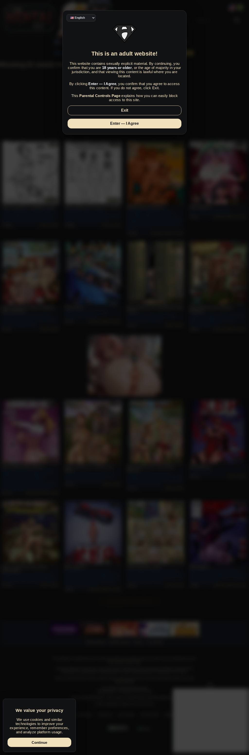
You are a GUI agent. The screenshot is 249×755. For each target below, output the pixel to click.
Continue (39, 742)
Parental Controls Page (99, 96)
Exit (124, 110)
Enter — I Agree (124, 123)
